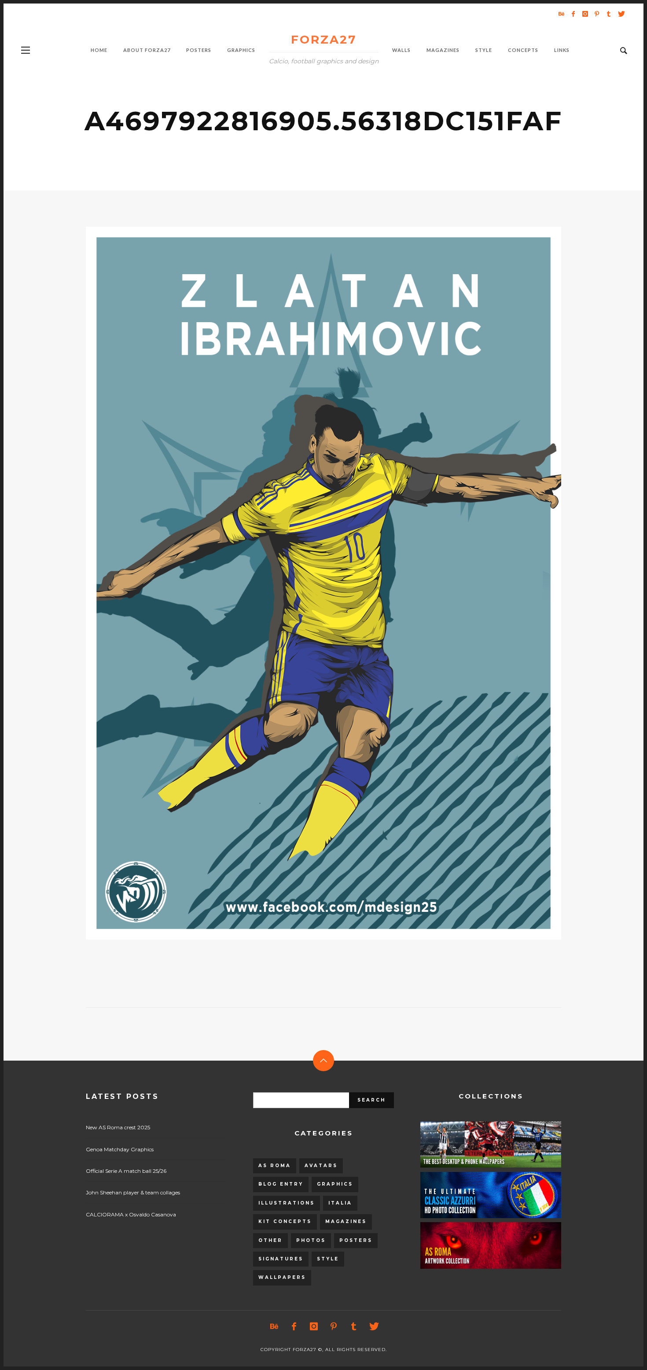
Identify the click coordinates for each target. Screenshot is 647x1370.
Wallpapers (282, 1277)
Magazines (346, 1221)
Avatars (321, 1165)
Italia (340, 1203)
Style (328, 1259)
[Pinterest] (597, 13)
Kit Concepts (285, 1221)
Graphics (335, 1184)
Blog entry (280, 1184)
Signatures (280, 1259)
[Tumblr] (608, 13)
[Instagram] (585, 13)
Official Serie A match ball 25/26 (126, 1171)
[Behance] (561, 13)
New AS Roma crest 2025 (118, 1127)
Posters (355, 1240)
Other (270, 1240)
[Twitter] (620, 13)
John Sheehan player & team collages (133, 1192)
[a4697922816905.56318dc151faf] (309, 583)
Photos (311, 1240)
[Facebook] (573, 13)
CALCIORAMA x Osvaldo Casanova (131, 1214)
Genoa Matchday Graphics (120, 1149)
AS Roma (274, 1165)
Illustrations (286, 1203)
